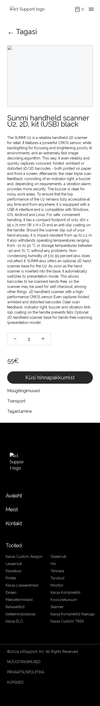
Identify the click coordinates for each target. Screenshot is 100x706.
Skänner (57, 607)
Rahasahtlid (15, 607)
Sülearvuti (58, 556)
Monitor (57, 585)
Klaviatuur (14, 571)
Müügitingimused (24, 662)
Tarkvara (57, 571)
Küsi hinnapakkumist (50, 377)
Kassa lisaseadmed (22, 585)
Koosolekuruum (64, 600)
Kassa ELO (14, 621)
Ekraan (11, 592)
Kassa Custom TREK (67, 621)
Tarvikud (57, 578)
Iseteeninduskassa (20, 614)
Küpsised (15, 682)
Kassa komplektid (65, 592)
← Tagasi (22, 31)
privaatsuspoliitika (25, 672)
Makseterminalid (19, 600)
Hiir (53, 564)
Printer (11, 578)
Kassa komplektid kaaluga (72, 614)
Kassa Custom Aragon (24, 556)
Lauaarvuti (14, 564)
